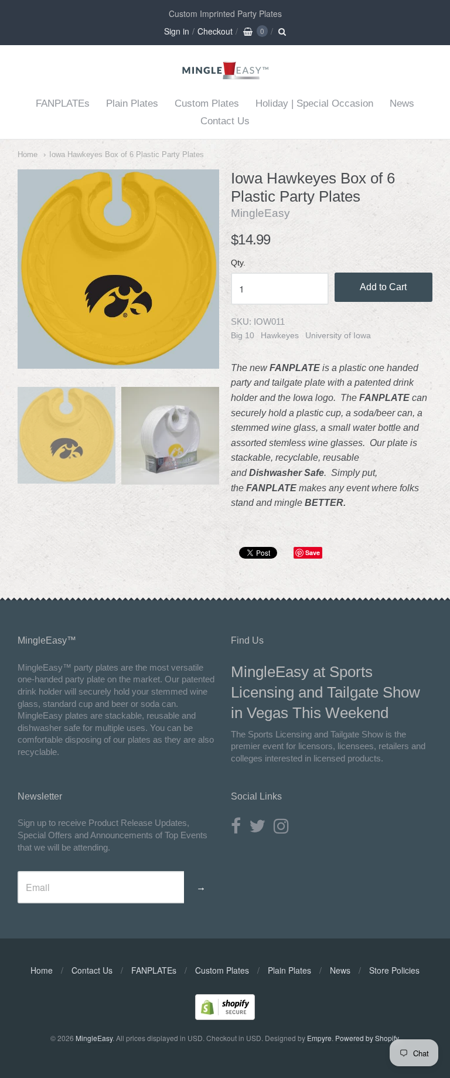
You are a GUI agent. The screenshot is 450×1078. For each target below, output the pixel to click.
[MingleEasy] (225, 76)
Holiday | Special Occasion (314, 103)
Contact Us (225, 121)
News (402, 103)
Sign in (176, 31)
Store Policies (394, 970)
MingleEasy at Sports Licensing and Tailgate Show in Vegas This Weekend (325, 692)
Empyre (319, 1038)
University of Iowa (338, 335)
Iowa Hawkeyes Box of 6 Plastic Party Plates (126, 154)
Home (28, 154)
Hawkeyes (280, 335)
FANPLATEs (63, 103)
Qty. (238, 263)
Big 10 (242, 335)
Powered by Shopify (366, 1038)
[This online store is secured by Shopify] (225, 1016)
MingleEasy (260, 213)
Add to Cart (383, 287)
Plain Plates (132, 103)
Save (312, 552)
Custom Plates (207, 103)
